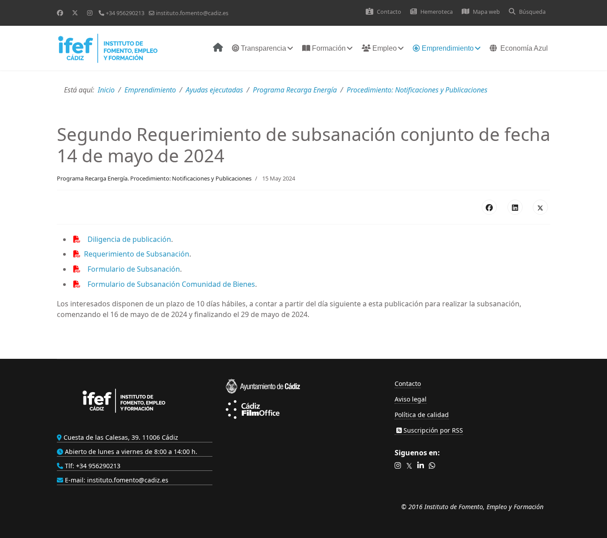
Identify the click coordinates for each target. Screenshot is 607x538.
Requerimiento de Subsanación (136, 254)
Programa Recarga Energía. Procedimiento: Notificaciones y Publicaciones (154, 178)
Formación (328, 48)
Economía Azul (524, 48)
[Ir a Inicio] (215, 48)
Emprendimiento (447, 48)
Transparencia (262, 48)
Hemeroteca (436, 12)
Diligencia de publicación (129, 239)
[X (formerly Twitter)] (540, 207)
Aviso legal (411, 399)
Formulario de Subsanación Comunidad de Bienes (171, 284)
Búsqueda (532, 12)
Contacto (389, 12)
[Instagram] (89, 12)
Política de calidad (422, 414)
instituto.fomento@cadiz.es (192, 13)
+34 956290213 (125, 13)
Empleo (384, 48)
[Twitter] (75, 12)
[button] (398, 466)
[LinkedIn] (515, 207)
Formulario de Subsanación (134, 269)
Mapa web (486, 12)
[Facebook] (60, 12)
